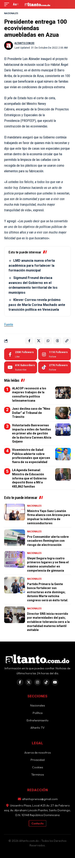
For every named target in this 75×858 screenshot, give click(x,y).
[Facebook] (20, 354)
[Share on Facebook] (29, 340)
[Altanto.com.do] (37, 4)
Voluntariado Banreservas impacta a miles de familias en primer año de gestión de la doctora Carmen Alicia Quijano (31, 433)
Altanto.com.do (24, 43)
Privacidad (38, 760)
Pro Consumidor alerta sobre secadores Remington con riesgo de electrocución (48, 540)
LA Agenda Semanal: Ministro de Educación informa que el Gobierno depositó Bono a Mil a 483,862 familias (29, 478)
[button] (7, 4)
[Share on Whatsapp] (48, 340)
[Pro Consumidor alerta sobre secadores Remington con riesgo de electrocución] (14, 537)
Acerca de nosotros (37, 752)
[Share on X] (38, 340)
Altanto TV (37, 728)
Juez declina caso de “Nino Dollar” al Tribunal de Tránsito (31, 412)
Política (37, 713)
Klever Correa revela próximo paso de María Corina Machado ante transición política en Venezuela (37, 305)
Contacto (37, 823)
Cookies (37, 767)
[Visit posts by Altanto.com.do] (8, 45)
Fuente (8, 324)
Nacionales (11, 13)
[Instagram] (54, 354)
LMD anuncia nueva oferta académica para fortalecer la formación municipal (32, 265)
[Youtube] (20, 367)
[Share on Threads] (57, 340)
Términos (37, 774)
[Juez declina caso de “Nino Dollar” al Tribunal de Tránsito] (63, 413)
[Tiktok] (54, 367)
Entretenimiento (38, 720)
